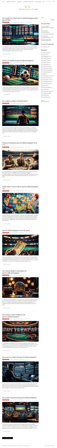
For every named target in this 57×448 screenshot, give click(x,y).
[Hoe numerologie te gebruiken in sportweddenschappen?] (20, 287)
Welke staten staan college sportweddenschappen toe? (20, 187)
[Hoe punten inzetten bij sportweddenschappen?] (20, 412)
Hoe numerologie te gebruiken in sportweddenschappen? (14, 272)
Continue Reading (6, 94)
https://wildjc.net (44, 73)
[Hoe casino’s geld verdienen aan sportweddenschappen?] (20, 331)
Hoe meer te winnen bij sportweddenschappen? (19, 357)
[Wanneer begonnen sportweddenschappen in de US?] (20, 159)
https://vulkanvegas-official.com (47, 68)
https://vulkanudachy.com (45, 52)
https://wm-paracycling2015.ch (46, 87)
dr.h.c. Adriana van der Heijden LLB (17, 22)
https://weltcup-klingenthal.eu (46, 71)
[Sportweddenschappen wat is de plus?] (20, 244)
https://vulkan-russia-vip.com (46, 77)
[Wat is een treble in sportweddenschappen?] (20, 75)
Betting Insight (6, 22)
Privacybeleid (38, 1)
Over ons (19, 1)
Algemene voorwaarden (28, 1)
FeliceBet (42, 100)
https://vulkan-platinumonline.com (47, 75)
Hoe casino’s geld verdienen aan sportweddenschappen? (13, 316)
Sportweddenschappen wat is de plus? (16, 230)
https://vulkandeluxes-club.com (46, 81)
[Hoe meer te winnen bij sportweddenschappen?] (20, 371)
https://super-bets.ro (44, 54)
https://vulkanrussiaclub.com (46, 58)
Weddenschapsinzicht (11, 1)
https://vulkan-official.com (45, 62)
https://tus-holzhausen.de (45, 97)
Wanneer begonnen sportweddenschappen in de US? (19, 144)
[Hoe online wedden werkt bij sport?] (20, 115)
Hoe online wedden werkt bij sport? (15, 101)
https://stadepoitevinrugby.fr (46, 93)
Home (3, 1)
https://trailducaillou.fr (45, 95)
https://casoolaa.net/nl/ (45, 101)
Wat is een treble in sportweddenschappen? (18, 60)
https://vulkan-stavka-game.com (47, 91)
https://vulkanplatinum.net (45, 64)
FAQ (43, 1)
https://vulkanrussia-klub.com (46, 66)
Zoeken (42, 17)
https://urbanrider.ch (44, 85)
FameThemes (53, 445)
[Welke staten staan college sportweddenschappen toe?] (20, 203)
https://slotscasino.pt (45, 89)
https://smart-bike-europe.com (46, 83)
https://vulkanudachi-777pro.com (47, 79)
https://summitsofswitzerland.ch (47, 70)
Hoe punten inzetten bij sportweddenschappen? (19, 397)
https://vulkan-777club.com (46, 60)
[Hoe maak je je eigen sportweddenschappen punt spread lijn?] (20, 34)
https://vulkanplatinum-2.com (46, 56)
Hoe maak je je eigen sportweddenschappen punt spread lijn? (20, 19)
